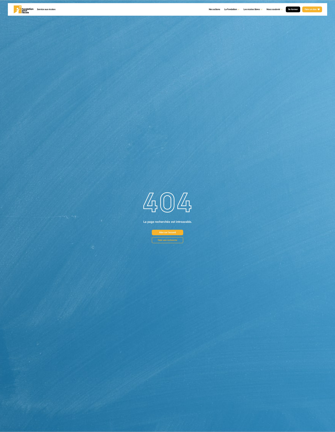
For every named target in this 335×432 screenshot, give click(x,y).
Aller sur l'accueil (167, 232)
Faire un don (311, 9)
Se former (293, 9)
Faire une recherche (167, 240)
